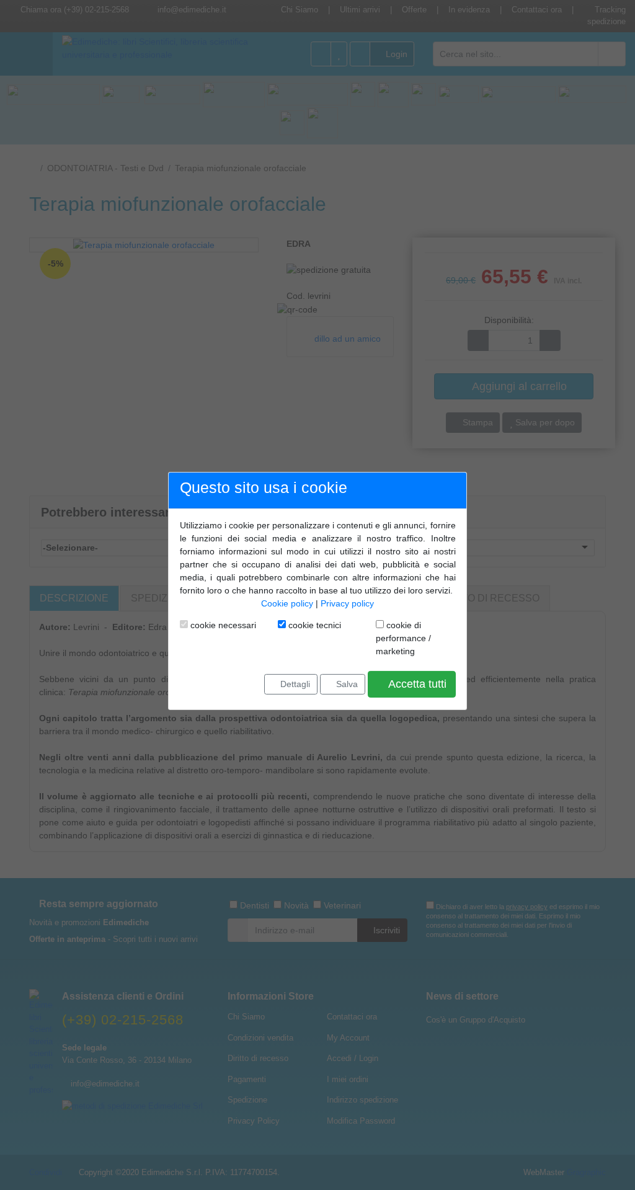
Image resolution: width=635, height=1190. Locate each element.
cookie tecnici (313, 625)
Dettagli (294, 684)
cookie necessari (222, 625)
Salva (346, 684)
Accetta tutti (416, 684)
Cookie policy (287, 603)
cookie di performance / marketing (403, 638)
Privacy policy (347, 603)
